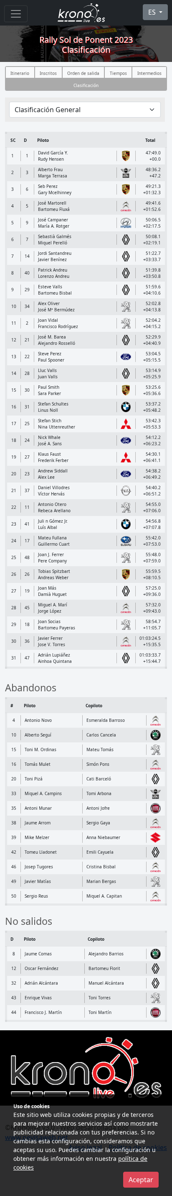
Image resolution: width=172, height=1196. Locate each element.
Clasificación (86, 85)
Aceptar (141, 1179)
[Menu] (16, 13)
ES (152, 12)
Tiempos (118, 73)
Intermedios (149, 73)
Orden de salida (83, 73)
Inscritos (48, 73)
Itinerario (19, 73)
